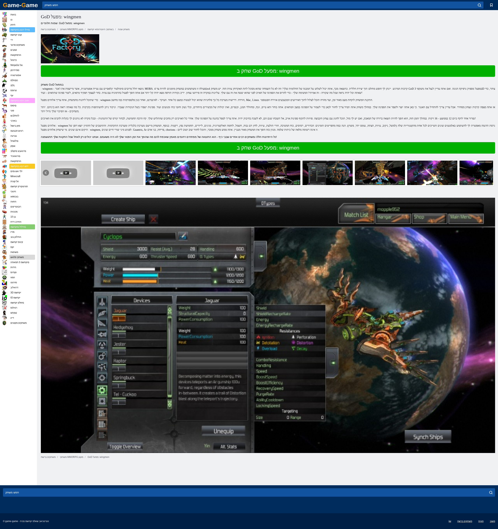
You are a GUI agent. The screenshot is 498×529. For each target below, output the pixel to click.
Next (490, 173)
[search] (479, 5)
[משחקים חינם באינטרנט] (20, 5)
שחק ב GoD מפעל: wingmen (268, 71)
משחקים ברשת (464, 521)
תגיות (481, 521)
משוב (492, 521)
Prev (46, 173)
